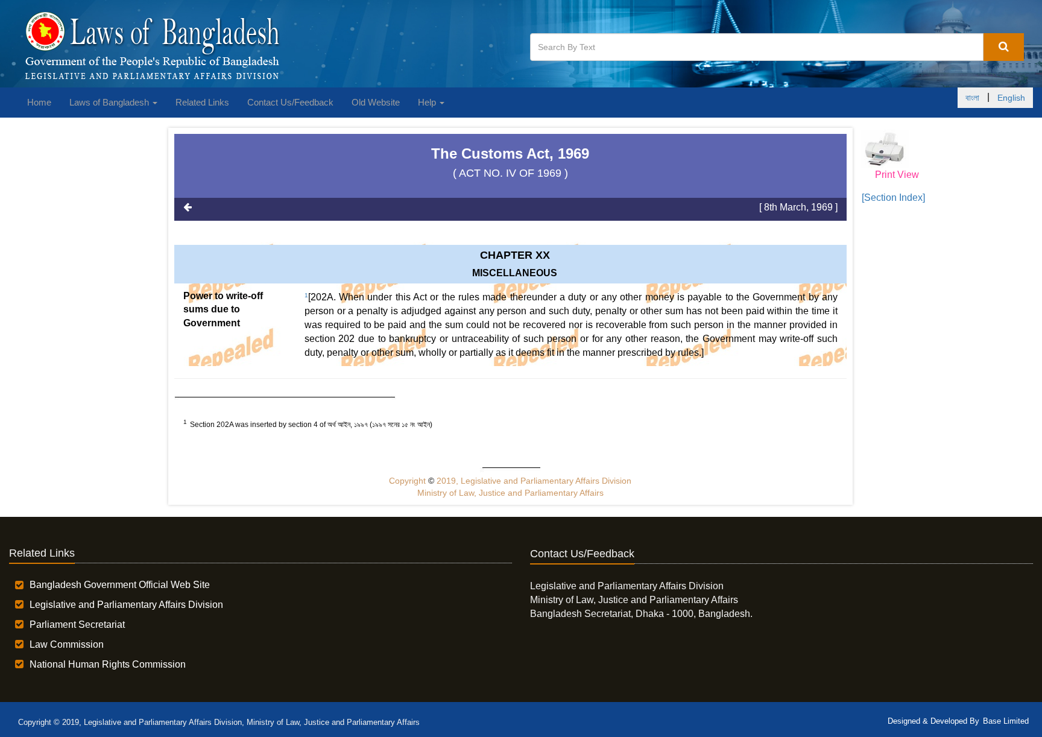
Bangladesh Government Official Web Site (120, 585)
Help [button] (428, 102)
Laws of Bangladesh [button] (110, 102)
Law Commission (67, 644)
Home (39, 102)
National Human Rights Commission (108, 664)
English (1011, 98)
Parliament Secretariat (77, 624)
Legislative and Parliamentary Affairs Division (126, 604)
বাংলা (972, 98)
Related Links (202, 102)
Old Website (376, 102)
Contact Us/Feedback (290, 102)
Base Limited (1006, 721)
